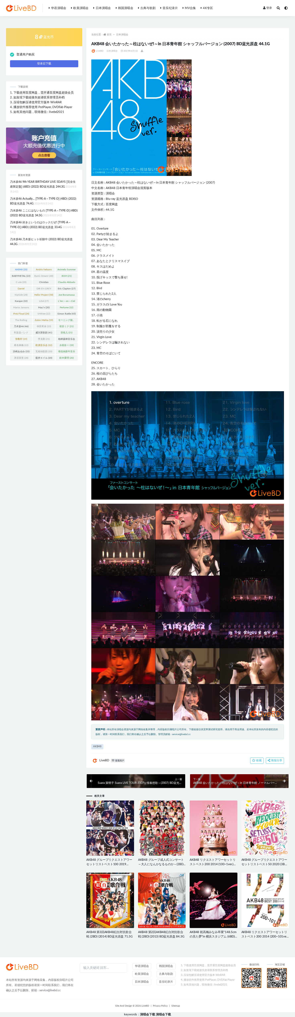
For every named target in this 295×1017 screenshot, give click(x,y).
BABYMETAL (21, 276)
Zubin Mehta (44, 320)
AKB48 (110, 182)
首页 (109, 34)
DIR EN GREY (44, 289)
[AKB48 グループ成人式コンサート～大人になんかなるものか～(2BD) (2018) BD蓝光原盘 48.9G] (162, 828)
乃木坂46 (21, 326)
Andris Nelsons (44, 270)
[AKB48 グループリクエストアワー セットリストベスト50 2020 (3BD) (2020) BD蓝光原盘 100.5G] (265, 828)
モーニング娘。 (66, 321)
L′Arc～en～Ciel (66, 302)
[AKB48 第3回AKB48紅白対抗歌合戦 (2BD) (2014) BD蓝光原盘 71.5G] (110, 900)
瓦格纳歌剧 (44, 351)
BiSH (67, 276)
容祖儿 (66, 332)
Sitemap (175, 1006)
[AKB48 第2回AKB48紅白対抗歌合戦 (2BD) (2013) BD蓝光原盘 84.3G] (162, 900)
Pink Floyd (21, 313)
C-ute (21, 282)
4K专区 (208, 8)
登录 (269, 8)
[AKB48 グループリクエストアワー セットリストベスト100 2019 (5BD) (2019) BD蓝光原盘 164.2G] (110, 828)
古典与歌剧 (148, 8)
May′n (44, 307)
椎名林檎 (21, 345)
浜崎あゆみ (21, 351)
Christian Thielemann (43, 283)
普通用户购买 (25, 54)
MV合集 (190, 8)
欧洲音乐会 (44, 345)
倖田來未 (44, 326)
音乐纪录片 (170, 8)
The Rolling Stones (21, 321)
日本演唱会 (103, 8)
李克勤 (44, 339)
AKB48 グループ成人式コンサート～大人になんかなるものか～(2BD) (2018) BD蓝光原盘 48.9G (161, 864)
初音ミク (66, 326)
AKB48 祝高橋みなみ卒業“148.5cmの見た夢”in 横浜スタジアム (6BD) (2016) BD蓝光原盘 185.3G (213, 936)
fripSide (21, 295)
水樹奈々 (66, 345)
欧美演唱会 (80, 8)
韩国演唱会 (125, 8)
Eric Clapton (66, 288)
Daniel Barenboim (21, 289)
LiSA (44, 301)
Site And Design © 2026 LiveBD (132, 1006)
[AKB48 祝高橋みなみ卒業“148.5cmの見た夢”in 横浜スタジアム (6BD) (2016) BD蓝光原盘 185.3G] (213, 900)
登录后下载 (44, 63)
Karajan (21, 301)
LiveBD (99, 51)
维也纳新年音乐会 (66, 352)
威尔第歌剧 (44, 332)
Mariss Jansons (21, 308)
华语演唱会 (58, 8)
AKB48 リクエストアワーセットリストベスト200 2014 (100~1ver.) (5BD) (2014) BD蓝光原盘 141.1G (212, 864)
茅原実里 (21, 358)
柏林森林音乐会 (66, 340)
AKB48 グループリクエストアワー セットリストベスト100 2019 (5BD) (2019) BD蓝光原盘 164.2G (109, 864)
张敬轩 (21, 339)
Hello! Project (43, 295)
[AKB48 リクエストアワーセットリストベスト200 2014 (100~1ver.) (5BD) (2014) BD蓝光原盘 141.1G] (213, 828)
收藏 (258, 760)
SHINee (44, 313)
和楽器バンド (21, 333)
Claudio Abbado (66, 283)
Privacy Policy (160, 1006)
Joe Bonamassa (66, 296)
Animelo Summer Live (66, 270)
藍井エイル (44, 358)
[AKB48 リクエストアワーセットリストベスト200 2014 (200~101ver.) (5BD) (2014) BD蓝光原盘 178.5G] (265, 900)
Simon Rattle (66, 313)
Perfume (66, 307)
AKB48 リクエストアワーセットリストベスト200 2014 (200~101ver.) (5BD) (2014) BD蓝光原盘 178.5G (265, 936)
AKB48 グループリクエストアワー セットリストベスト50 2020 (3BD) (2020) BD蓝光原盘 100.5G (264, 864)
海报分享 (276, 760)
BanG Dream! (43, 276)
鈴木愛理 (66, 358)
